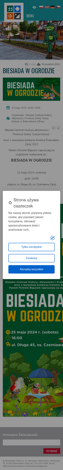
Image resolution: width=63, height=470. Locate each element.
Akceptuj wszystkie (31, 269)
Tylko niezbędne (31, 246)
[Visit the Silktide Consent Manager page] (52, 238)
